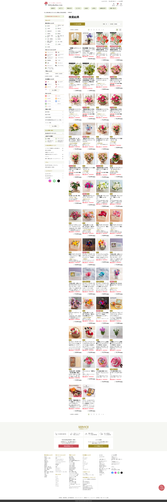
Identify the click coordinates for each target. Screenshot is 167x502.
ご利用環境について (114, 461)
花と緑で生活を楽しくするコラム (51, 165)
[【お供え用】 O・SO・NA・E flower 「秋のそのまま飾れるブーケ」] (89, 303)
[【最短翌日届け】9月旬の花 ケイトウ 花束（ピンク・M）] (75, 158)
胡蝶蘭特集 (71, 480)
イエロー (57, 478)
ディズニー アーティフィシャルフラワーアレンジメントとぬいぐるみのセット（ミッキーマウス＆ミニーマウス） (89, 345)
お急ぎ (86, 8)
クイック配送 (85, 473)
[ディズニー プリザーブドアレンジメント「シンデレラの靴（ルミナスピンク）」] (89, 274)
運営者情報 (65, 497)
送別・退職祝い (47, 469)
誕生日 (53, 8)
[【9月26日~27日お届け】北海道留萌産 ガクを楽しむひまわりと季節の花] (75, 69)
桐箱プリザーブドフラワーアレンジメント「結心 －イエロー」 (75, 256)
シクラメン (85, 459)
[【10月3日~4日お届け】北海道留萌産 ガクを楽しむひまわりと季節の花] (89, 69)
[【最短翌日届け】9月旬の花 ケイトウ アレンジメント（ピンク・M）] (116, 69)
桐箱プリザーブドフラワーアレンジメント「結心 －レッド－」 (102, 226)
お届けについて (102, 463)
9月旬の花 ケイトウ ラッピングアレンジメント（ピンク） (75, 111)
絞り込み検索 (78, 24)
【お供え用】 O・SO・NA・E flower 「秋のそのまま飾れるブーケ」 (88, 314)
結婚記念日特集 (72, 469)
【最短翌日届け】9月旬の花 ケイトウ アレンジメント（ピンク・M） (116, 80)
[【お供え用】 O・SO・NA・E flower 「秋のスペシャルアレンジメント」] (75, 129)
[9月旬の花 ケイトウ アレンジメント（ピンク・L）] (102, 99)
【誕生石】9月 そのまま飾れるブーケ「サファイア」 (116, 285)
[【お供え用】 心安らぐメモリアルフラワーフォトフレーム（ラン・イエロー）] (75, 274)
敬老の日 (69, 8)
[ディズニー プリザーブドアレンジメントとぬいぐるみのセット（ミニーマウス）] (75, 332)
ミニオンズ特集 (72, 464)
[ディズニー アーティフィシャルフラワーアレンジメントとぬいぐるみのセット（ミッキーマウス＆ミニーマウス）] (89, 332)
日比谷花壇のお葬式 (86, 489)
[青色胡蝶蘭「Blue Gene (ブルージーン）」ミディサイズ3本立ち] (89, 38)
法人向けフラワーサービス (73, 487)
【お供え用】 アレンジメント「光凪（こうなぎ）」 (116, 197)
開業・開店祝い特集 (72, 479)
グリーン (57, 483)
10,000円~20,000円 (48, 76)
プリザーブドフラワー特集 (73, 474)
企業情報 (60, 497)
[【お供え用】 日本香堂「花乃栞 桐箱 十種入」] (75, 361)
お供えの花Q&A (72, 466)
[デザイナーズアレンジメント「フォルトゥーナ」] (75, 215)
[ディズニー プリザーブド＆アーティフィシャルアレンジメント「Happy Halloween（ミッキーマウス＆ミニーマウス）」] (89, 244)
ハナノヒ (47, 156)
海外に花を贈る (48, 150)
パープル (57, 481)
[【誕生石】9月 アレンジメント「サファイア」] (89, 186)
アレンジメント (58, 456)
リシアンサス (85, 464)
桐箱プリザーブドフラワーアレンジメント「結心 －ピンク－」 (116, 226)
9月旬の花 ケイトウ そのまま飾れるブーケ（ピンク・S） (102, 140)
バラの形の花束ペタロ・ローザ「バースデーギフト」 (116, 372)
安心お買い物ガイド (112, 1)
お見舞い (45, 475)
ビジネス (78, 8)
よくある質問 (120, 1)
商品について (101, 462)
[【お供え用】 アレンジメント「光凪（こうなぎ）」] (116, 186)
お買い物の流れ (102, 464)
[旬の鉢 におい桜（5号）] (75, 186)
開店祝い (45, 465)
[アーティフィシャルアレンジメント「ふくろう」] (102, 244)
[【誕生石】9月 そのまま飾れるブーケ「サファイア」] (116, 274)
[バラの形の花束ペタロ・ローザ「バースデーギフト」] (116, 361)
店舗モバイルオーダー (86, 485)
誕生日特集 (71, 456)
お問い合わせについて (115, 464)
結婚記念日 (102, 8)
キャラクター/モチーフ (60, 459)
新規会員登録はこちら (68, 446)
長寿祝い (45, 470)
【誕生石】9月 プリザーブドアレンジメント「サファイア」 (89, 140)
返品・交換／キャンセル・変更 (104, 468)
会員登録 (100, 471)
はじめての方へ (105, 1)
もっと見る (54, 90)
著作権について (87, 497)
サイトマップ (93, 497)
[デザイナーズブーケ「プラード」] (75, 303)
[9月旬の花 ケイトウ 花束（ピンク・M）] (116, 129)
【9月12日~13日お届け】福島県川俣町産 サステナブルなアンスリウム (102, 49)
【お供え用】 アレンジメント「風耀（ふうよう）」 (102, 197)
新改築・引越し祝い (47, 466)
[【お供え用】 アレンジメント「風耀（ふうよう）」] (102, 186)
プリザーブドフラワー (59, 460)
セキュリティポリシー (79, 497)
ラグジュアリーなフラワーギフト (75, 486)
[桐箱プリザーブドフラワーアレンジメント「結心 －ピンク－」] (116, 215)
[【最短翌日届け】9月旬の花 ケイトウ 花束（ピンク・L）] (102, 158)
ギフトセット (58, 469)
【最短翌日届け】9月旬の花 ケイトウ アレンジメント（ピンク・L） (116, 111)
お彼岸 (45, 459)
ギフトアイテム (58, 470)
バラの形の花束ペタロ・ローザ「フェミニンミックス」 (102, 372)
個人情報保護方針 (71, 497)
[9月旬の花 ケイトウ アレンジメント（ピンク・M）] (102, 69)
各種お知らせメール (102, 469)
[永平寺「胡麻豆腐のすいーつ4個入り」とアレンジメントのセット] (75, 390)
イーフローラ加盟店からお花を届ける (52, 148)
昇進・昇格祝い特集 (72, 481)
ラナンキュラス (85, 469)
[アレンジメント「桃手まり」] (89, 361)
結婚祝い (45, 464)
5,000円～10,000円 (58, 73)
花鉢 (56, 466)
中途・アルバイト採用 (104, 497)
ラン (83, 466)
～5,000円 (47, 73)
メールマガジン (102, 473)
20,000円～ (57, 76)
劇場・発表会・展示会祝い (49, 471)
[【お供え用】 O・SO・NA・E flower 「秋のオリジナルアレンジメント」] (89, 215)
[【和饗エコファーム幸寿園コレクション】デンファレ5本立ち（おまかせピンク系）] (102, 332)
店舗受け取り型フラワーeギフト (51, 154)
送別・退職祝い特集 (72, 471)
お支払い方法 (101, 467)
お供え (94, 8)
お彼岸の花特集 (72, 459)
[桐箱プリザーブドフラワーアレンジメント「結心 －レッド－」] (102, 215)
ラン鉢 (57, 465)
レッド (57, 476)
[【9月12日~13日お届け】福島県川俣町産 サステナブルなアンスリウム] (102, 38)
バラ (83, 456)
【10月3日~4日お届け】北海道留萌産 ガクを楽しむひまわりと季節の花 (89, 80)
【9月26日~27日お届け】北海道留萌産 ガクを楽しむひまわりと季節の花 (75, 80)
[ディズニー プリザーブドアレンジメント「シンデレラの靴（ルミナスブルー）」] (102, 274)
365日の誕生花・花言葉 (49, 167)
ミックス (57, 486)
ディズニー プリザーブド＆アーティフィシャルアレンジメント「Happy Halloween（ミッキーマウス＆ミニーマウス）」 (89, 257)
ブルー (57, 482)
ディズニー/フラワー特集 (73, 475)
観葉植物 (57, 464)
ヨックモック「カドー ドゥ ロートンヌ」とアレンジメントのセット (116, 314)
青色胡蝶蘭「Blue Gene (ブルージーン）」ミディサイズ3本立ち (89, 49)
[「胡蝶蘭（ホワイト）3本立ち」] (75, 38)
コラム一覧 (113, 468)
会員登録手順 (101, 472)
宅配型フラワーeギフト (49, 152)
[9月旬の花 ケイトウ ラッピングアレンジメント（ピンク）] (75, 99)
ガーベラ (84, 461)
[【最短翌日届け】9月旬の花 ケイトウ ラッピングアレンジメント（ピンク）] (89, 99)
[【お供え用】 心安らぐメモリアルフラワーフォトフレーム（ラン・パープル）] (116, 244)
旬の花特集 (71, 470)
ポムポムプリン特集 (72, 476)
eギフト (61, 8)
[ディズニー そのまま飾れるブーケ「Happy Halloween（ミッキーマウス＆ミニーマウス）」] (102, 303)
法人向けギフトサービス (50, 133)
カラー (84, 465)
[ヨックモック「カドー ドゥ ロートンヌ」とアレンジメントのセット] (116, 303)
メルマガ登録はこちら (98, 446)
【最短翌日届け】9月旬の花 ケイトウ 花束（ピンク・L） (102, 169)
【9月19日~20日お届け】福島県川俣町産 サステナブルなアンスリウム (116, 49)
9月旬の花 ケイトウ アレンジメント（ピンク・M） (102, 80)
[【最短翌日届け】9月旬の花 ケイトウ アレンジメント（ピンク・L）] (116, 99)
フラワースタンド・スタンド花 (61, 471)
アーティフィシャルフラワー (61, 461)
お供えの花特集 (72, 465)
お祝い (45, 474)
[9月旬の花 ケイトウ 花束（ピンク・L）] (89, 158)
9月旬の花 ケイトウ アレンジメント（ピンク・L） (102, 111)
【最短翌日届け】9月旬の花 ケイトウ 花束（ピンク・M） (75, 169)
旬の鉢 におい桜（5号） (75, 195)
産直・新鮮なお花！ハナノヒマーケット (52, 158)
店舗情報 (84, 484)
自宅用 (45, 476)
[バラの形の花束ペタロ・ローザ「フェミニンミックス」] (102, 361)
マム (83, 460)
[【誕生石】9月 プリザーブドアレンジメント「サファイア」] (89, 129)
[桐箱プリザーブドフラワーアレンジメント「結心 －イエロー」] (75, 244)
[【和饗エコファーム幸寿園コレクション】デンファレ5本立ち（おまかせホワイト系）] (116, 332)
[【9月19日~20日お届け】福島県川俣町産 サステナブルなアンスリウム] (116, 38)
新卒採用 (97, 497)
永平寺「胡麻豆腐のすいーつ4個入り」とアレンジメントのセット (75, 402)
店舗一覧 (112, 8)
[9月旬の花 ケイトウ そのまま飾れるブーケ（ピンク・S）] (102, 129)
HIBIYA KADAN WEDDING (87, 488)
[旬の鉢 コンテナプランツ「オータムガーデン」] (116, 158)
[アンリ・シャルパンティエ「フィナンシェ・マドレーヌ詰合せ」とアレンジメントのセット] (89, 390)
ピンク (57, 477)
